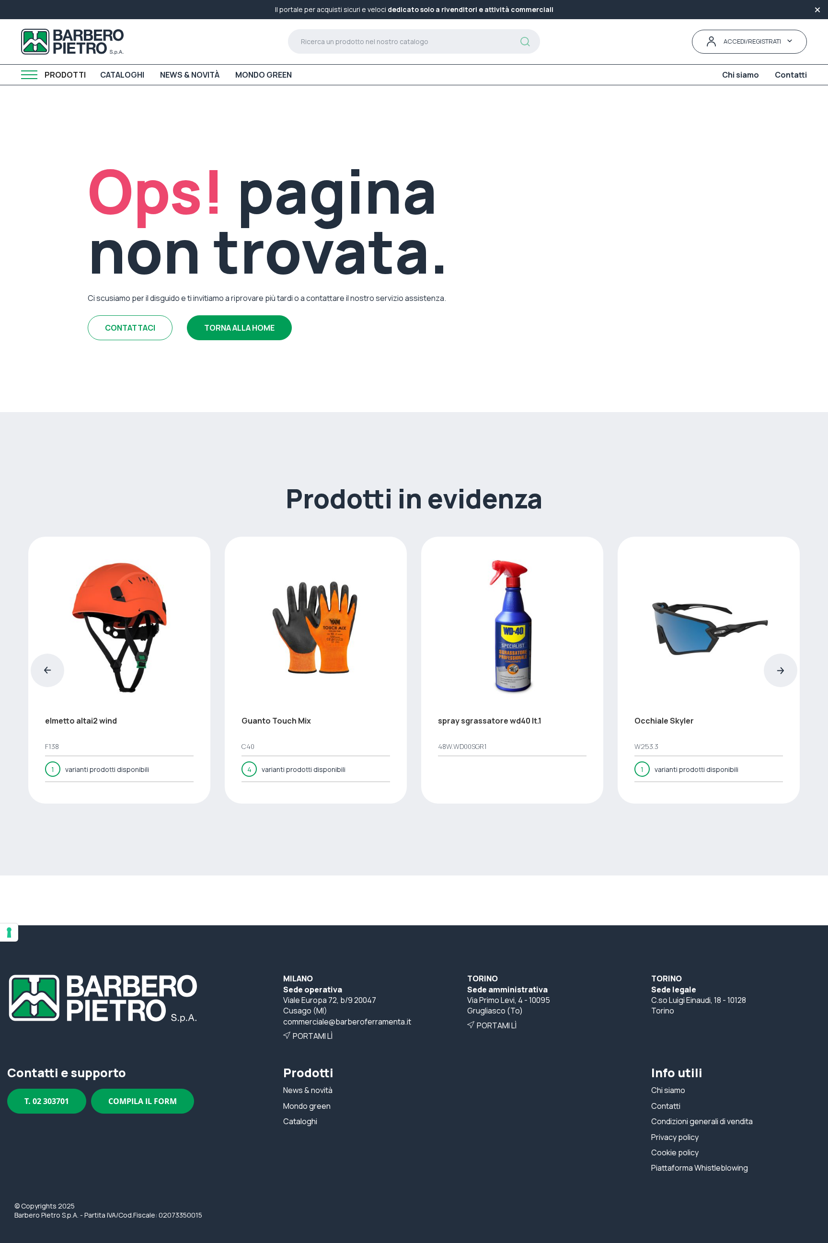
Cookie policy (675, 1152)
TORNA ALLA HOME (239, 327)
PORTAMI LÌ (313, 1036)
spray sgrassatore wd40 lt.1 (489, 720)
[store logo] (72, 42)
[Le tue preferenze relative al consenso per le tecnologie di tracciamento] (9, 932)
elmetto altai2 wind (81, 720)
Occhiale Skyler (664, 720)
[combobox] (414, 41)
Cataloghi (300, 1121)
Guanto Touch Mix (276, 720)
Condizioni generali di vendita (702, 1121)
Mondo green (307, 1106)
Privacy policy (675, 1137)
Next (780, 670)
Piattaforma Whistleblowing (699, 1167)
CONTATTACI (130, 327)
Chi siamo (668, 1090)
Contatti (665, 1106)
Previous (47, 670)
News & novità (308, 1090)
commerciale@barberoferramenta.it (347, 1021)
